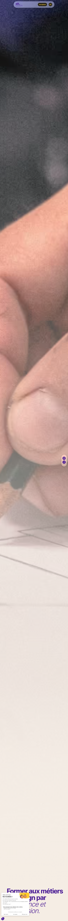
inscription (42, 4)
